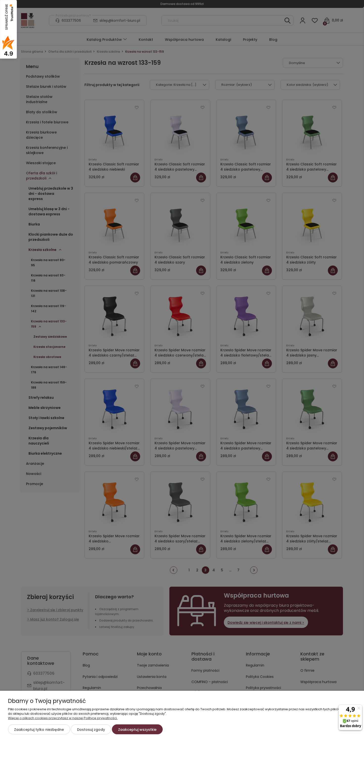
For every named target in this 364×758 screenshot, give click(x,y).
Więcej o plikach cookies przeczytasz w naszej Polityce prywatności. (63, 718)
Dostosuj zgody (91, 729)
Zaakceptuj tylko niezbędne (39, 729)
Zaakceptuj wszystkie (137, 729)
